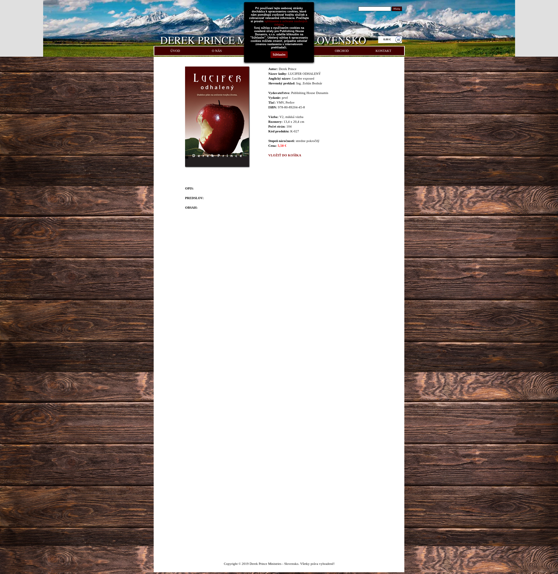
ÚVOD (175, 51)
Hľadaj (396, 9)
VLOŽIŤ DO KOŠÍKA (284, 155)
